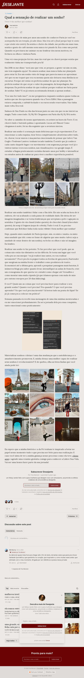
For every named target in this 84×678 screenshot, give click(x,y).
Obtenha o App (50, 672)
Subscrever (67, 4)
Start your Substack (37, 672)
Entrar (77, 4)
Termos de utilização (54, 631)
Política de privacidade (43, 635)
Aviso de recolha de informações (52, 633)
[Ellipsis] (78, 549)
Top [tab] (7, 588)
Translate (9, 13)
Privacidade (40, 668)
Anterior (12, 516)
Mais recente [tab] (14, 588)
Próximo (71, 516)
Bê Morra (12, 550)
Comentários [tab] (10, 531)
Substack (34, 676)
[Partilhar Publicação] (58, 4)
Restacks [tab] (20, 531)
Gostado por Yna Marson (18, 552)
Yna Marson (14, 25)
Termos (46, 668)
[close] (61, 595)
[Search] (54, 4)
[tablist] (14, 531)
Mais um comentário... (12, 578)
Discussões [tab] (24, 588)
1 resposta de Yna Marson (20, 569)
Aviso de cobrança (54, 668)
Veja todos (10, 641)
